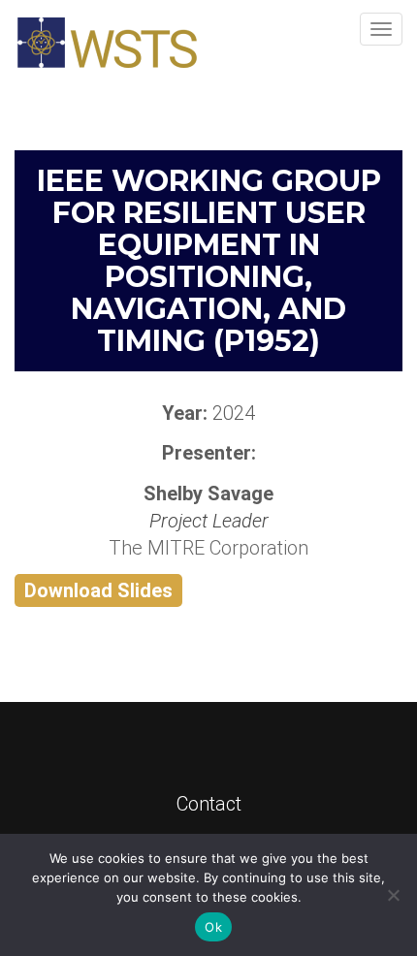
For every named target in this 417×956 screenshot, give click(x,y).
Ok (213, 927)
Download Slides (98, 590)
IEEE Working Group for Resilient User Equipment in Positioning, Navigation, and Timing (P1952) (209, 261)
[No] (392, 895)
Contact (208, 803)
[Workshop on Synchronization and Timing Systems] (107, 42)
